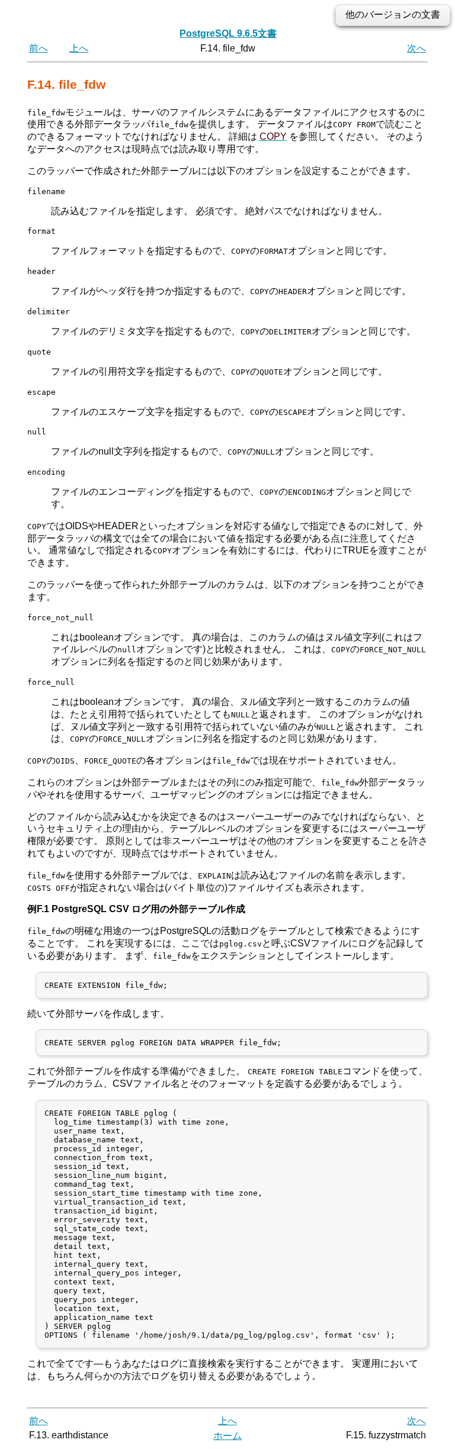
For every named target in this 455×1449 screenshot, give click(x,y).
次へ (416, 48)
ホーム (227, 1436)
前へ (38, 48)
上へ (78, 48)
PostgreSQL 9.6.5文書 (228, 33)
